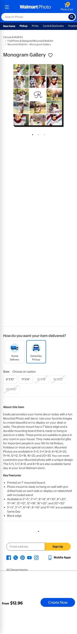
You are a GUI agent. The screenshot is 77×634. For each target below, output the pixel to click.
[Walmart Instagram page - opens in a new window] (36, 557)
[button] (50, 55)
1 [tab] (32, 134)
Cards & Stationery (53, 25)
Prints (35, 25)
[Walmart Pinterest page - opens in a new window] (22, 557)
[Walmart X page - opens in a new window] (15, 557)
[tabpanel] (38, 95)
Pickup (23, 25)
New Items (9, 26)
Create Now (58, 602)
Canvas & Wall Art (13, 37)
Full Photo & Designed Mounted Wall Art (30, 40)
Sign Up (58, 546)
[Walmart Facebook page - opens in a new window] (8, 557)
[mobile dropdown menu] (7, 7)
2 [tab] (38, 134)
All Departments (17, 570)
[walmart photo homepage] (35, 7)
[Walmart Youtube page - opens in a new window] (29, 557)
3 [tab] (44, 134)
